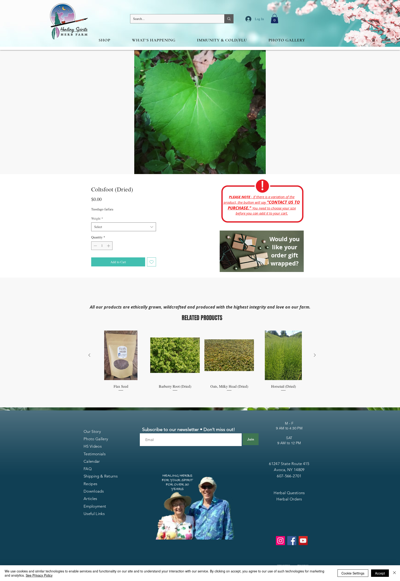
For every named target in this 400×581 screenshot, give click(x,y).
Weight (97, 218)
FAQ (88, 468)
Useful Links (94, 513)
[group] (202, 363)
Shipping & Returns (101, 476)
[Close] (394, 573)
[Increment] (109, 246)
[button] (274, 18)
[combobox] (123, 226)
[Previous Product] (89, 355)
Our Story (92, 431)
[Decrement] (95, 246)
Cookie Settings (352, 573)
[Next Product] (315, 355)
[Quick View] (121, 355)
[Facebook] (291, 540)
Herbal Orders (289, 499)
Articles (90, 498)
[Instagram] (280, 540)
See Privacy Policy (39, 575)
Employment (95, 506)
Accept (380, 573)
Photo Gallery (96, 439)
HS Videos (93, 446)
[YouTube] (303, 540)
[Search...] (228, 18)
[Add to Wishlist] (151, 261)
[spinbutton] (102, 246)
